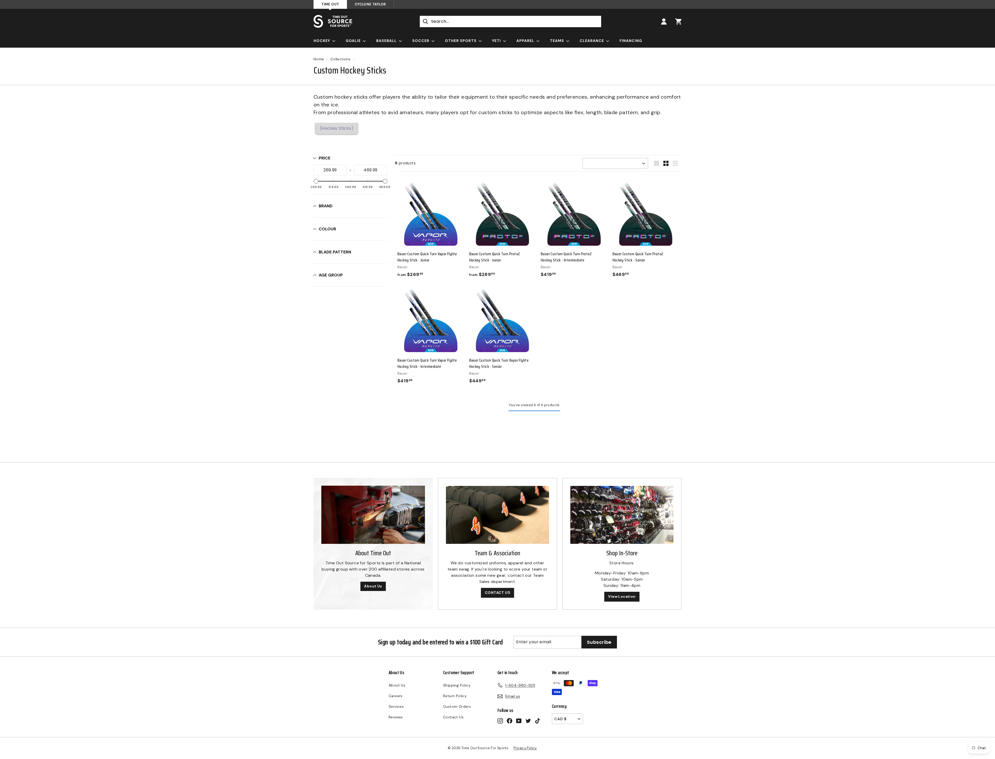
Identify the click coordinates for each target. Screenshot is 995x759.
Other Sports (461, 40)
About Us (373, 586)
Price (324, 158)
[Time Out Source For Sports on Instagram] (500, 721)
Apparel (525, 40)
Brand (325, 206)
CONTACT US (497, 592)
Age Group (331, 275)
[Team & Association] (497, 515)
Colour (327, 229)
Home (319, 59)
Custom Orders (457, 706)
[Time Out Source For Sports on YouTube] (519, 721)
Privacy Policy (525, 748)
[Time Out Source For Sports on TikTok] (537, 721)
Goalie (354, 40)
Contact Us (453, 717)
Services (396, 706)
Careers (396, 696)
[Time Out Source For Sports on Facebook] (509, 721)
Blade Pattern (335, 252)
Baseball (387, 40)
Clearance (592, 40)
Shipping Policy (457, 685)
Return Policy (455, 696)
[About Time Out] (373, 515)
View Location (621, 596)
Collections (340, 59)
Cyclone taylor (370, 4)
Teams (557, 40)
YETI (497, 40)
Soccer (421, 40)
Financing (631, 40)
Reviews (396, 717)
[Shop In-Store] (621, 515)
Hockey (322, 40)
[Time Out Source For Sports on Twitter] (528, 721)
